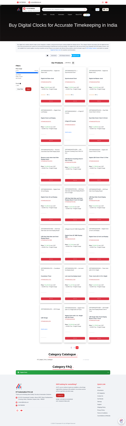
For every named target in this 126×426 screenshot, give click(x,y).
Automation (61, 14)
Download (86, 359)
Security (52, 14)
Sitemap (99, 401)
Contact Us (60, 395)
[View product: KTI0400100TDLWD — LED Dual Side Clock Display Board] (99, 190)
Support (70, 14)
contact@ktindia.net (36, 2)
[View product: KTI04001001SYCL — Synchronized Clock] (75, 71)
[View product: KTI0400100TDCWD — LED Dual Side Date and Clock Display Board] (51, 229)
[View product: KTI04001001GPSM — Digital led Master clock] (99, 71)
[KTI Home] (19, 386)
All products (100, 390)
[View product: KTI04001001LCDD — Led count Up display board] (75, 269)
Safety (45, 14)
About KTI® (79, 14)
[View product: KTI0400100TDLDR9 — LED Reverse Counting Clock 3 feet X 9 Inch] (75, 151)
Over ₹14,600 (18, 78)
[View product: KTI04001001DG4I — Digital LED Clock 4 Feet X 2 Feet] (99, 150)
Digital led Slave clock (56, 50)
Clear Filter (20, 89)
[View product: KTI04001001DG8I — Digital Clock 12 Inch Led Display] (99, 229)
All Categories (101, 393)
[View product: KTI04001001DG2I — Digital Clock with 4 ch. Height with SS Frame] (75, 308)
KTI (18, 85)
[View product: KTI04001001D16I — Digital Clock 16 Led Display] (51, 190)
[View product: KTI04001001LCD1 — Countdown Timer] (51, 269)
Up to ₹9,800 (18, 74)
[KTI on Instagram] (17, 410)
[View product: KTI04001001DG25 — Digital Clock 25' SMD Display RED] (75, 229)
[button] (85, 9)
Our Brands (100, 398)
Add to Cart (51, 140)
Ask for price (68, 132)
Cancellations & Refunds (103, 415)
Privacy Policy (101, 410)
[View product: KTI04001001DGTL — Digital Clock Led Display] (51, 111)
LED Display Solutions (91, 48)
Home (38, 14)
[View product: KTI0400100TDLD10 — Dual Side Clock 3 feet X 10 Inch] (99, 111)
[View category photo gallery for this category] (73, 62)
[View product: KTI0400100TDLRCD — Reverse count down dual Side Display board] (51, 150)
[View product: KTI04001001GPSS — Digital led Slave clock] (51, 71)
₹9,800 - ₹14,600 (19, 76)
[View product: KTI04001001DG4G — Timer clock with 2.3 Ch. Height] (99, 269)
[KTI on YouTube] (21, 410)
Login (97, 9)
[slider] (16, 72)
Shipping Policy (101, 407)
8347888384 (22, 2)
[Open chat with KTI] (121, 421)
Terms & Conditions (102, 413)
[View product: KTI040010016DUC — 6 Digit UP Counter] (75, 112)
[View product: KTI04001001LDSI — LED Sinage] (51, 309)
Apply (28, 89)
